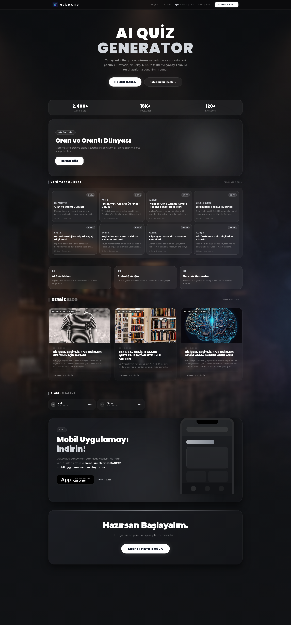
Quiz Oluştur (184, 5)
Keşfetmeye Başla (145, 548)
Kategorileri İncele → (163, 82)
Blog (167, 5)
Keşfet (155, 5)
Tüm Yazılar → (233, 300)
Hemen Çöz (69, 160)
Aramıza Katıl (226, 5)
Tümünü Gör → (233, 182)
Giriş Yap (204, 5)
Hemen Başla (125, 82)
